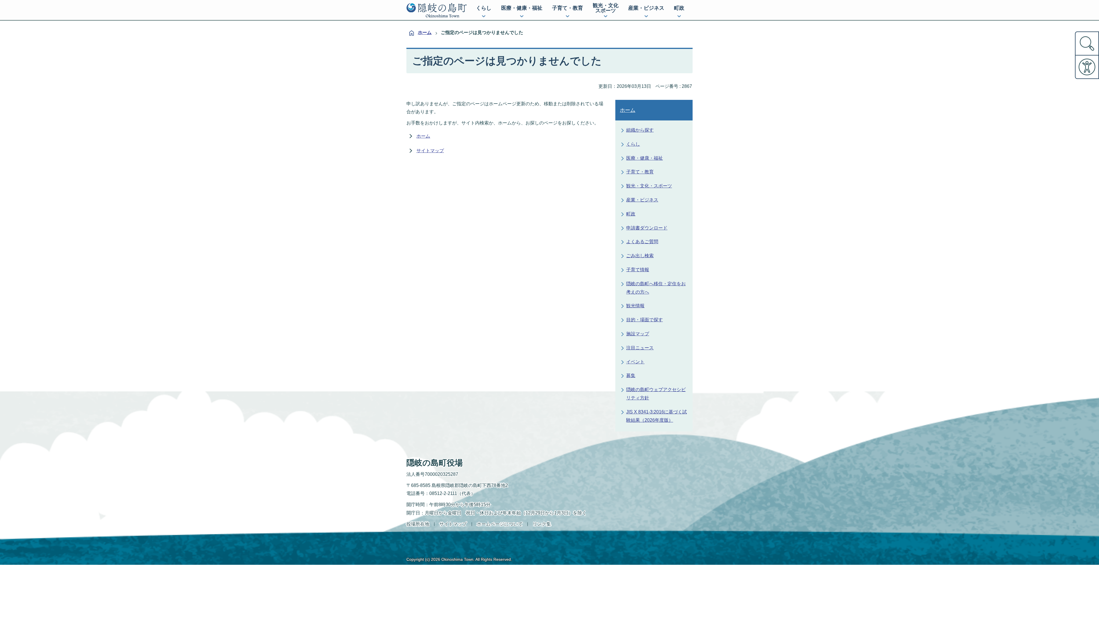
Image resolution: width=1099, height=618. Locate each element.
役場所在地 (417, 524)
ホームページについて (500, 524)
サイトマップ (430, 150)
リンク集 (542, 524)
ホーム (425, 32)
